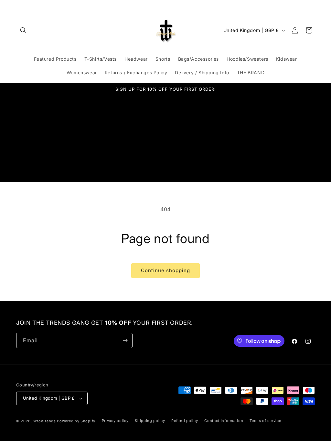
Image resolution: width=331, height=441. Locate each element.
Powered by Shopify (76, 421)
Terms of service (265, 420)
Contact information (223, 420)
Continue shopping (165, 270)
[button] (23, 30)
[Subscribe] (125, 340)
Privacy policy (115, 420)
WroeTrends (44, 421)
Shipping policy (150, 420)
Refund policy (184, 420)
